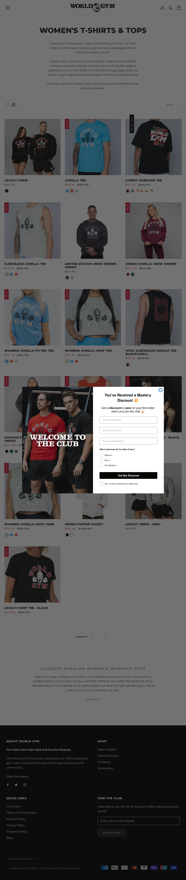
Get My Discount (128, 475)
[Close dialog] (160, 390)
